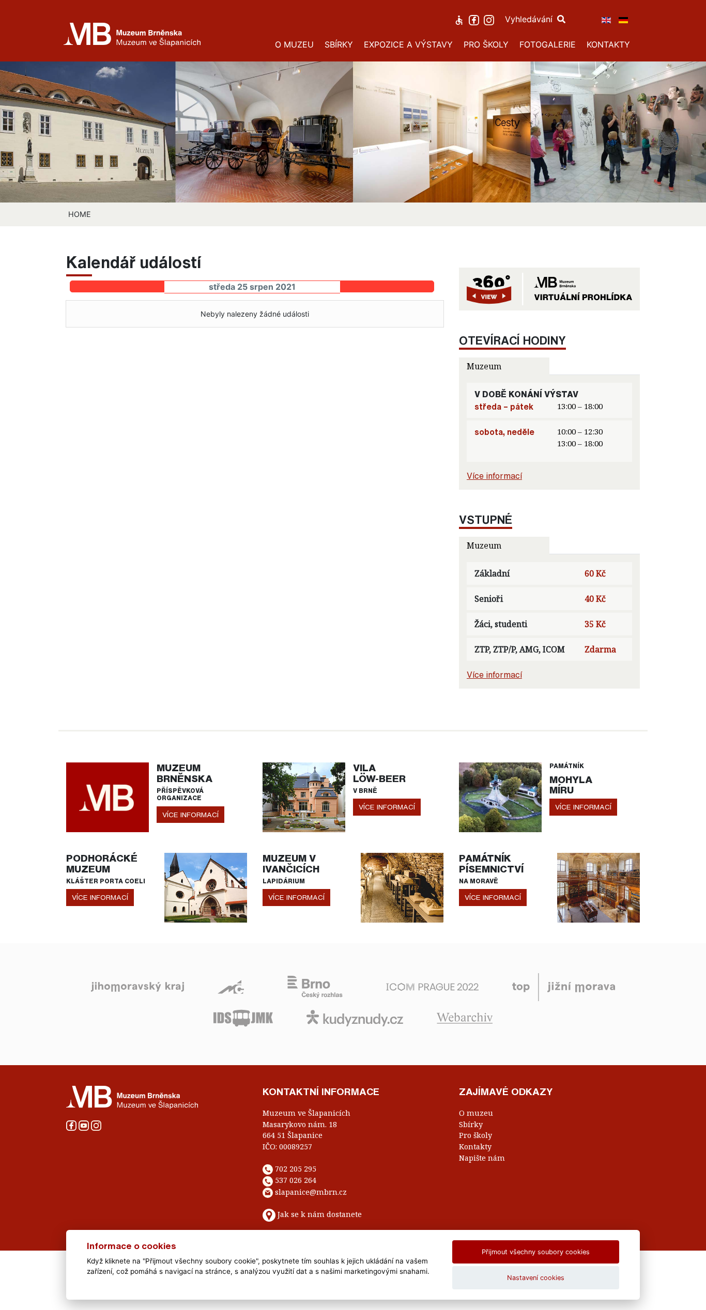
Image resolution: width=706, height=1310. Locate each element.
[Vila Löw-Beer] (304, 796)
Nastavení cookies (535, 1278)
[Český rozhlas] (315, 986)
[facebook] (475, 19)
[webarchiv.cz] (464, 1017)
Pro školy (475, 1135)
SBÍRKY (339, 44)
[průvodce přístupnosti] (460, 19)
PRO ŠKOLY (486, 44)
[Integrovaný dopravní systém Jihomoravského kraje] (243, 1017)
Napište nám (482, 1158)
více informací (190, 814)
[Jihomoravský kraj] (137, 986)
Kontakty (475, 1146)
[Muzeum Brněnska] (107, 796)
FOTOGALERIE (547, 44)
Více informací (494, 476)
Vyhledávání (530, 19)
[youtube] (85, 1125)
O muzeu (476, 1113)
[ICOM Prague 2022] (432, 986)
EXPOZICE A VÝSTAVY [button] (408, 44)
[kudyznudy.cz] (355, 1017)
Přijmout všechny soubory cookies (536, 1252)
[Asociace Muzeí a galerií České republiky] (230, 986)
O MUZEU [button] (294, 44)
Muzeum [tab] (484, 366)
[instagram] (490, 19)
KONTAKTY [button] (608, 44)
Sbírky (471, 1124)
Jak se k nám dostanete (320, 1215)
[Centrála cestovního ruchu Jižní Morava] (564, 986)
